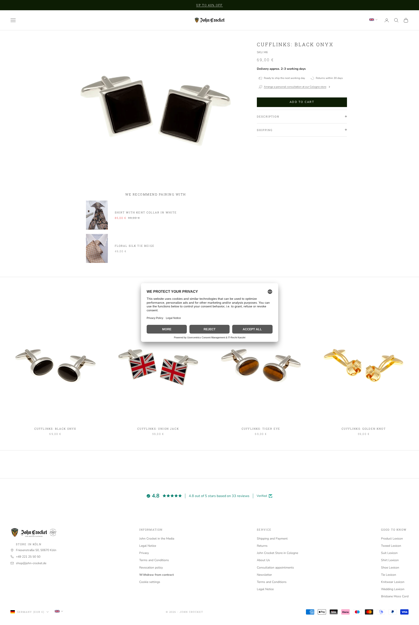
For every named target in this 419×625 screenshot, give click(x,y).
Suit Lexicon (389, 553)
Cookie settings (149, 582)
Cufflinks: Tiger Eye (261, 428)
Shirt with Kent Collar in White (146, 212)
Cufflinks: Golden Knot (364, 428)
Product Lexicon (392, 538)
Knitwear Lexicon (392, 582)
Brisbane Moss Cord (395, 596)
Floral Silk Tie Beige (135, 245)
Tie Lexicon (388, 575)
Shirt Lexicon (390, 560)
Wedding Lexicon (392, 589)
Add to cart (302, 102)
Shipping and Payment (272, 538)
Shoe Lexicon (390, 567)
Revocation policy (151, 567)
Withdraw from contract (156, 575)
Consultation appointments (275, 567)
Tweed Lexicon (391, 546)
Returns (262, 546)
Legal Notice (147, 546)
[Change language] (373, 19)
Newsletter (264, 575)
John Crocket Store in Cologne (277, 553)
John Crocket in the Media (156, 538)
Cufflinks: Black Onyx (55, 428)
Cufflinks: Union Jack (158, 428)
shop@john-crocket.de (31, 563)
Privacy (144, 553)
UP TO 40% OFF (209, 5)
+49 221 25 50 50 (28, 557)
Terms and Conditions (154, 560)
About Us (263, 560)
